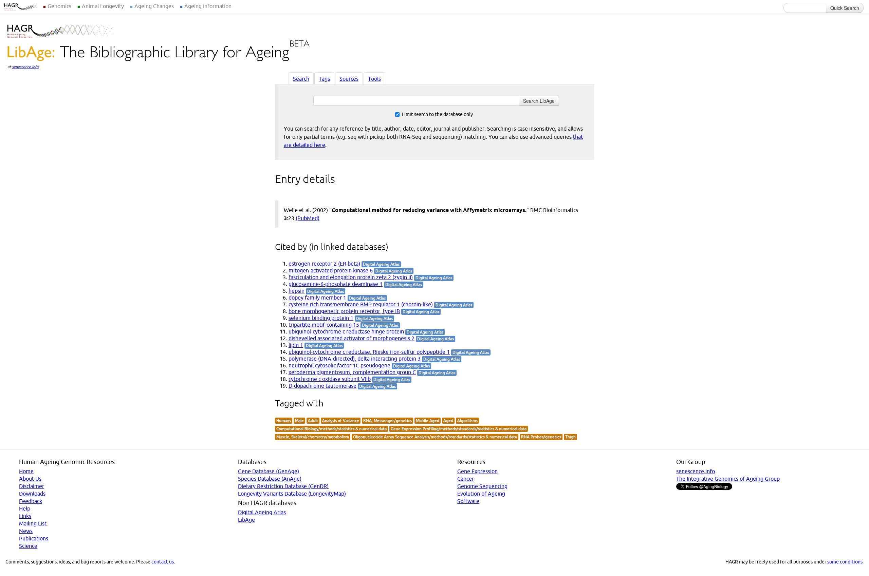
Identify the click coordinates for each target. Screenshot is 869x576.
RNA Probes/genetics (541, 437)
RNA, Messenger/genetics (387, 420)
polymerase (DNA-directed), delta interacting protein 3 (355, 359)
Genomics (59, 6)
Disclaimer (31, 486)
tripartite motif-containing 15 (324, 325)
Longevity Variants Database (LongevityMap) (292, 494)
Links (25, 516)
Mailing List (33, 523)
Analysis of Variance (340, 420)
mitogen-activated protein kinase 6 (331, 270)
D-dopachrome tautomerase (322, 386)
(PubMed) (307, 218)
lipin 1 (296, 345)
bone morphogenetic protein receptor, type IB (344, 311)
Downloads (32, 494)
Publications (33, 538)
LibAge (246, 520)
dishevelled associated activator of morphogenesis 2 (351, 338)
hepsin (296, 291)
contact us (162, 561)
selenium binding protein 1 (321, 318)
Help (24, 508)
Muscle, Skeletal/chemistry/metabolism (312, 437)
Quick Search (844, 7)
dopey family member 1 (317, 297)
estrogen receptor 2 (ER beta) (324, 264)
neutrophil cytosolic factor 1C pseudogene (339, 365)
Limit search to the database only (437, 114)
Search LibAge (539, 100)
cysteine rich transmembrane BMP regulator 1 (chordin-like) (361, 304)
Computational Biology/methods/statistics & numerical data (331, 428)
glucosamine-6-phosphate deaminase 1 (336, 284)
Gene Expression (477, 471)
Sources (348, 79)
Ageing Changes (154, 6)
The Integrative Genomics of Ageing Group (728, 479)
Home (26, 471)
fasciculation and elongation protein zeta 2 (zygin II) (351, 277)
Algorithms (467, 420)
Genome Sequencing (482, 486)
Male (299, 420)
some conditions (845, 561)
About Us (30, 479)
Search (301, 79)
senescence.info (25, 67)
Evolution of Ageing (481, 494)
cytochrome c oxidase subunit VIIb (330, 379)
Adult (313, 420)
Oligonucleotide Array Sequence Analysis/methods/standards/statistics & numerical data (435, 437)
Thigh (570, 437)
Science (28, 546)
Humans (283, 420)
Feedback (30, 501)
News (26, 531)
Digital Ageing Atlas (262, 512)
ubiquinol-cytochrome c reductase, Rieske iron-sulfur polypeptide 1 (369, 352)
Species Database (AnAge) (269, 479)
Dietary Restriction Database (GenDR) (283, 486)
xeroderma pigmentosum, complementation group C (352, 372)
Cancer (465, 479)
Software (468, 501)
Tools (374, 79)
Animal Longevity (103, 6)
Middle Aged (427, 420)
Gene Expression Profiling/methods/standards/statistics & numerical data (458, 428)
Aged (448, 420)
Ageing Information (208, 6)
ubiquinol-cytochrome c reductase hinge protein (346, 331)
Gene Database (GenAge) (268, 471)
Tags (324, 79)
